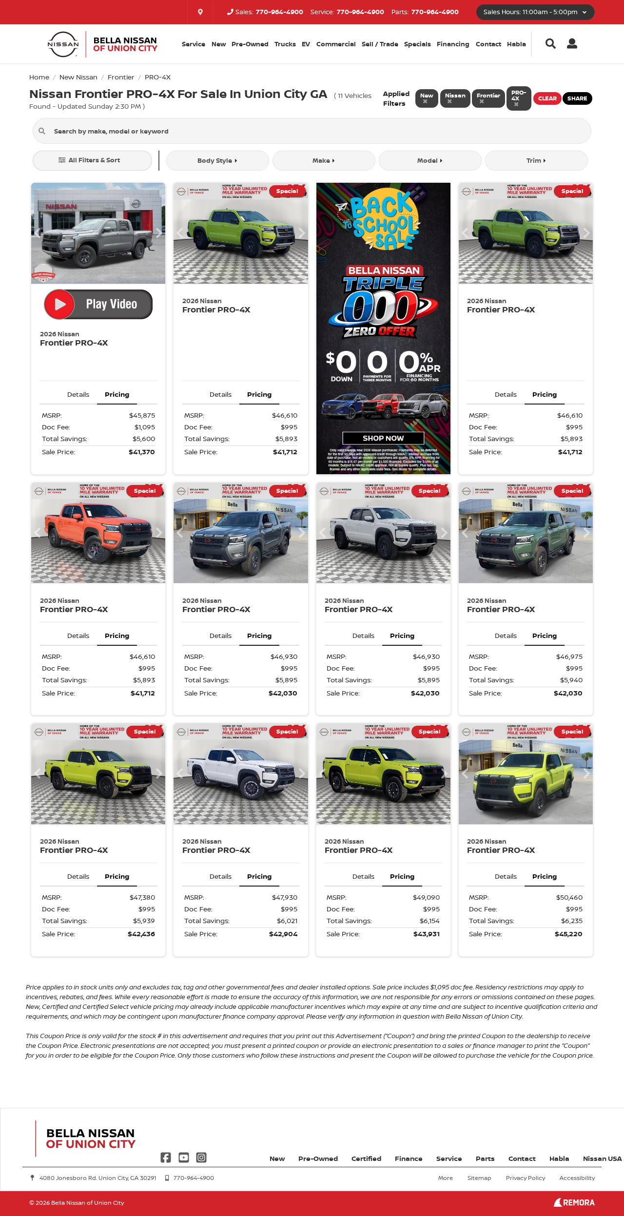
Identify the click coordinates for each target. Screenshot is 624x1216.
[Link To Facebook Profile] (167, 1156)
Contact (488, 43)
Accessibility (577, 1178)
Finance (409, 1158)
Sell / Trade (380, 43)
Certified (366, 1158)
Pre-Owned (250, 43)
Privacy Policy (525, 1178)
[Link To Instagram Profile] (201, 1156)
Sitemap (479, 1178)
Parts (485, 1158)
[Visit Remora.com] (574, 1204)
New (219, 43)
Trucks (285, 43)
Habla (516, 43)
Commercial (336, 43)
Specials (417, 43)
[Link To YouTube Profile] (184, 1156)
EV (306, 43)
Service (449, 1158)
